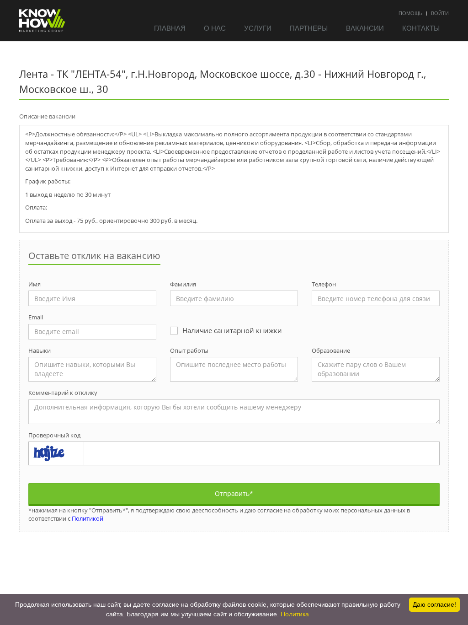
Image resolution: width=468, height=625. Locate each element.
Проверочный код (54, 435)
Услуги (257, 27)
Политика (295, 614)
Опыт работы (189, 350)
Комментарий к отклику (62, 392)
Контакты (421, 27)
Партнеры (309, 27)
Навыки (39, 350)
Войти (440, 12)
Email (35, 317)
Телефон (324, 284)
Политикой (87, 518)
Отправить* (234, 493)
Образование (331, 350)
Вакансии (365, 27)
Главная (170, 27)
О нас (215, 27)
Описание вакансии (47, 116)
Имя (34, 284)
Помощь (410, 12)
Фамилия (183, 284)
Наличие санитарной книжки (232, 330)
